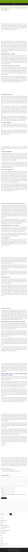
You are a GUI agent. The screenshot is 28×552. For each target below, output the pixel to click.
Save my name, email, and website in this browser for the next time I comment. (14, 495)
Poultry (1, 542)
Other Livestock (3, 532)
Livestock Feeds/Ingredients (5, 530)
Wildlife (1, 545)
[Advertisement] (14, 18)
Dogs (2, 538)
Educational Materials (4, 525)
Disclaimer (16, 549)
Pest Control (2, 533)
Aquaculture (2, 521)
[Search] (11, 514)
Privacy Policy (9, 549)
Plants (1, 540)
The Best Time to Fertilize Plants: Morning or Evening (11, 471)
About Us (13, 549)
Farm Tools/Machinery (6, 468)
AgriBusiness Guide (3, 520)
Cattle (1, 523)
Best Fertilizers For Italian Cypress (8, 469)
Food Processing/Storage (4, 527)
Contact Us (19, 549)
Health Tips (2, 528)
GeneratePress (18, 550)
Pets (1, 535)
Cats (2, 537)
